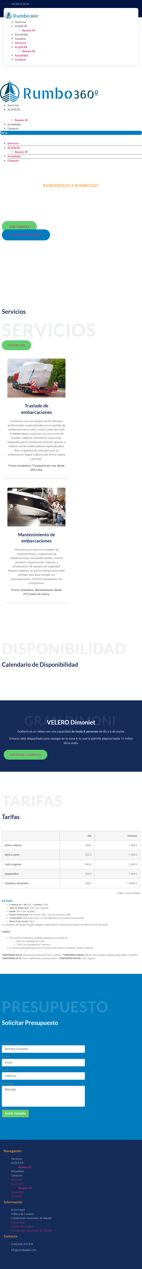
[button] (71, 133)
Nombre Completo (13, 1043)
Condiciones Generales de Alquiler (31, 1218)
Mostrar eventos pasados (18, 680)
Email (5, 1056)
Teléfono (7, 1070)
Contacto (20, 38)
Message (7, 1083)
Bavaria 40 (28, 30)
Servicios (20, 22)
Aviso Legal (18, 1209)
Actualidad (21, 34)
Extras (7, 901)
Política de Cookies (22, 1214)
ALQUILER (21, 26)
